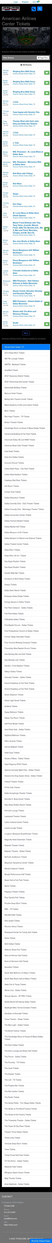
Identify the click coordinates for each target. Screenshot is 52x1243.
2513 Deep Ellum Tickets (14, 352)
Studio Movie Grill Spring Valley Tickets (20, 1001)
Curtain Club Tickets (13, 492)
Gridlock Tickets (11, 706)
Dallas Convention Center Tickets (18, 515)
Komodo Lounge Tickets (14, 810)
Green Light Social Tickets (15, 700)
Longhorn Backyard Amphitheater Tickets (21, 833)
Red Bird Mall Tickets (13, 915)
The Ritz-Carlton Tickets (14, 1091)
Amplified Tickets (11, 370)
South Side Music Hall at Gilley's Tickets (20, 978)
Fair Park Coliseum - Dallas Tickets (19, 607)
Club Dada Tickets (12, 451)
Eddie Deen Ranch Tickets (15, 590)
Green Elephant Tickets (14, 694)
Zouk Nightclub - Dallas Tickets (17, 1184)
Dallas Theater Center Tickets (16, 544)
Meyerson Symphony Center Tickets (19, 862)
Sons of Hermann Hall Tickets (16, 961)
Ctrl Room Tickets (12, 486)
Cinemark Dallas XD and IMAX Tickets (20, 439)
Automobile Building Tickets (16, 387)
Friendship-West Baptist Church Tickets (20, 648)
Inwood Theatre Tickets (14, 781)
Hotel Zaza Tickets (12, 752)
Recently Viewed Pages (41, 1241)
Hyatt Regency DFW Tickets (16, 764)
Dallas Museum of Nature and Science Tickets (23, 538)
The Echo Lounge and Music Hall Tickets (21, 1051)
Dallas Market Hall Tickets (15, 526)
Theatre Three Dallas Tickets (16, 1132)
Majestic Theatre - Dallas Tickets (18, 851)
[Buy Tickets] (46, 73)
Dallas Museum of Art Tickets (16, 532)
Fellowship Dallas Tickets (15, 619)
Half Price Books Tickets (14, 723)
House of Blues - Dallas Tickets (17, 758)
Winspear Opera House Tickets (17, 1172)
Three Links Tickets (12, 1137)
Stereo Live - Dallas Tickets (15, 990)
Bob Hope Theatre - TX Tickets (17, 416)
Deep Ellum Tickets (12, 549)
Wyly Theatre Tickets (13, 1178)
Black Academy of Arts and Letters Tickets (21, 405)
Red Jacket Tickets (12, 920)
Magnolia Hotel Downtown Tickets (18, 839)
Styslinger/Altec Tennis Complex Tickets (20, 1007)
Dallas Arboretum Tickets (15, 497)
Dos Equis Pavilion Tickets (15, 561)
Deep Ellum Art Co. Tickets (15, 555)
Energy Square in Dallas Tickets (17, 602)
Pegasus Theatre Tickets (14, 891)
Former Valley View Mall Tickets (17, 636)
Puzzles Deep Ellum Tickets (16, 903)
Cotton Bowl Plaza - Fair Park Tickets (19, 468)
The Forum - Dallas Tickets (15, 1056)
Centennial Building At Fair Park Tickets (20, 434)
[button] (39, 8)
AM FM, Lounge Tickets (14, 358)
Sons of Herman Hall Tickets (16, 955)
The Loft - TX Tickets (13, 1079)
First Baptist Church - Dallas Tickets (19, 625)
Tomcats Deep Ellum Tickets (16, 1143)
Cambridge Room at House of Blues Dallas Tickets (25, 428)
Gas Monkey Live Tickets (15, 660)
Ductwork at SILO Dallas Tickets (17, 578)
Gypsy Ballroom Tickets (14, 712)
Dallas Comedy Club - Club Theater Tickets (22, 503)
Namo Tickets (10, 886)
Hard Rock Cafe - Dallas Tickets (17, 729)
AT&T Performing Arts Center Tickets (19, 381)
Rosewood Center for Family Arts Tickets (21, 932)
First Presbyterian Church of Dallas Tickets (22, 631)
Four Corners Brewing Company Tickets (21, 642)
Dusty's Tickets (11, 584)
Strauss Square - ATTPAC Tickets (18, 996)
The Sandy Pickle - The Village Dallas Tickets (23, 1103)
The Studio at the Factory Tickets (18, 1114)
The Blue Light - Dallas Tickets (17, 1025)
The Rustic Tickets (12, 1097)
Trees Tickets (10, 1149)
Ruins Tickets (10, 938)
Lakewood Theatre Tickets (15, 816)
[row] (26, 72)
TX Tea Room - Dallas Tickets (16, 1161)
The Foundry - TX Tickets (15, 1062)
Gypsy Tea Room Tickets (15, 718)
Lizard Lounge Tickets (13, 828)
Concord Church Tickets (14, 463)
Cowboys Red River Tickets (16, 480)
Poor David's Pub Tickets (14, 897)
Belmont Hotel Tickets (13, 393)
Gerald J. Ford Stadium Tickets (17, 665)
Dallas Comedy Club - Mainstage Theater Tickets (24, 509)
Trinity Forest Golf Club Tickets (17, 1155)
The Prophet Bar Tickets (14, 1085)
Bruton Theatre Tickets (14, 422)
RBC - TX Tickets (11, 909)
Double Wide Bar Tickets (14, 573)
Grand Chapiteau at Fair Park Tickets (19, 683)
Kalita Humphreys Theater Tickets (18, 793)
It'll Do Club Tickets (12, 787)
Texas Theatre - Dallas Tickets (17, 1019)
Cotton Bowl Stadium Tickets (16, 474)
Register (25, 2)
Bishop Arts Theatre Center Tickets (19, 399)
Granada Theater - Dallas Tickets (18, 677)
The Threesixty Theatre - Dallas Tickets (20, 1120)
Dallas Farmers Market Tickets (17, 521)
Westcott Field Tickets (13, 1166)
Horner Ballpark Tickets (14, 747)
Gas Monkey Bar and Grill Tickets (18, 654)
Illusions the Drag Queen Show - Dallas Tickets (23, 775)
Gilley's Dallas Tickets (13, 671)
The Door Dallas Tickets (14, 1045)
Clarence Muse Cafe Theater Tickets (19, 445)
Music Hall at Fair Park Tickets (17, 880)
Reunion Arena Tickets (14, 926)
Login (16, 2)
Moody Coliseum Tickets (14, 868)
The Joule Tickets (12, 1068)
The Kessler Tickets (12, 1074)
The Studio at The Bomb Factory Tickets (21, 1108)
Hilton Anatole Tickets (13, 741)
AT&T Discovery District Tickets (17, 376)
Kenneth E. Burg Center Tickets (17, 799)
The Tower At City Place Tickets (17, 1126)
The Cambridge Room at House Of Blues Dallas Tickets (24, 1037)
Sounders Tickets (11, 967)
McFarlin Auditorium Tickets (16, 857)
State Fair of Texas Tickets (15, 984)
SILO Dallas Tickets (12, 944)
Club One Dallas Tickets (14, 457)
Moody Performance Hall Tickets (18, 874)
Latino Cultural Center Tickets (16, 822)
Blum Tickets (10, 410)
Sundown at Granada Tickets (16, 1013)
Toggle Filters (43, 58)
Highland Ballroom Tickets (15, 735)
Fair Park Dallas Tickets (14, 613)
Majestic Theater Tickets (14, 845)
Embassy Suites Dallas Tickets (17, 596)
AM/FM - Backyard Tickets (15, 364)
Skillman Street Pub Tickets (15, 949)
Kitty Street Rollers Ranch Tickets (18, 804)
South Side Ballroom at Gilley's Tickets (20, 973)
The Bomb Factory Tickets (15, 1030)
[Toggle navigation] (47, 8)
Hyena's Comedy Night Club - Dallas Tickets (22, 770)
